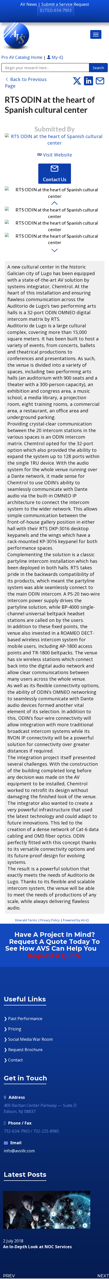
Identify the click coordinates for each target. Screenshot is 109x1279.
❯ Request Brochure (23, 1049)
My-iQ (57, 57)
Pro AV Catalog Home (22, 57)
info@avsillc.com (19, 1151)
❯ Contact (13, 1060)
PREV (9, 1275)
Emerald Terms (26, 920)
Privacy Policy (50, 920)
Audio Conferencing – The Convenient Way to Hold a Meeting (54, 1249)
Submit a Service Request (65, 4)
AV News (28, 4)
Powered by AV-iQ (76, 920)
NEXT (103, 1275)
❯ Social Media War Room (28, 1039)
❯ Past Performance (23, 1018)
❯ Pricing (12, 1029)
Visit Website (57, 155)
